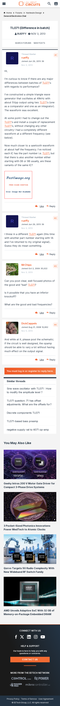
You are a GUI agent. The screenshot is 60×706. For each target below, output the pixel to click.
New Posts (39, 43)
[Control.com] (21, 678)
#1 (56, 55)
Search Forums (23, 43)
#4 (55, 324)
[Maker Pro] (16, 684)
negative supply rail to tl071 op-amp (28, 429)
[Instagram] (36, 637)
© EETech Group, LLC (21, 702)
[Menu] (4, 3)
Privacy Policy (13, 699)
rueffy (21, 33)
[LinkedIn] (29, 637)
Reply (52, 206)
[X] (22, 637)
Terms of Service (29, 699)
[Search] (49, 3)
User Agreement (45, 699)
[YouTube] (43, 637)
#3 (55, 266)
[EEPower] (42, 678)
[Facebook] (16, 637)
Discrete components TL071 (23, 412)
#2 (55, 218)
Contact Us (30, 659)
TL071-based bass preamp (22, 421)
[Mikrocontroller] (38, 684)
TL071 (45, 82)
